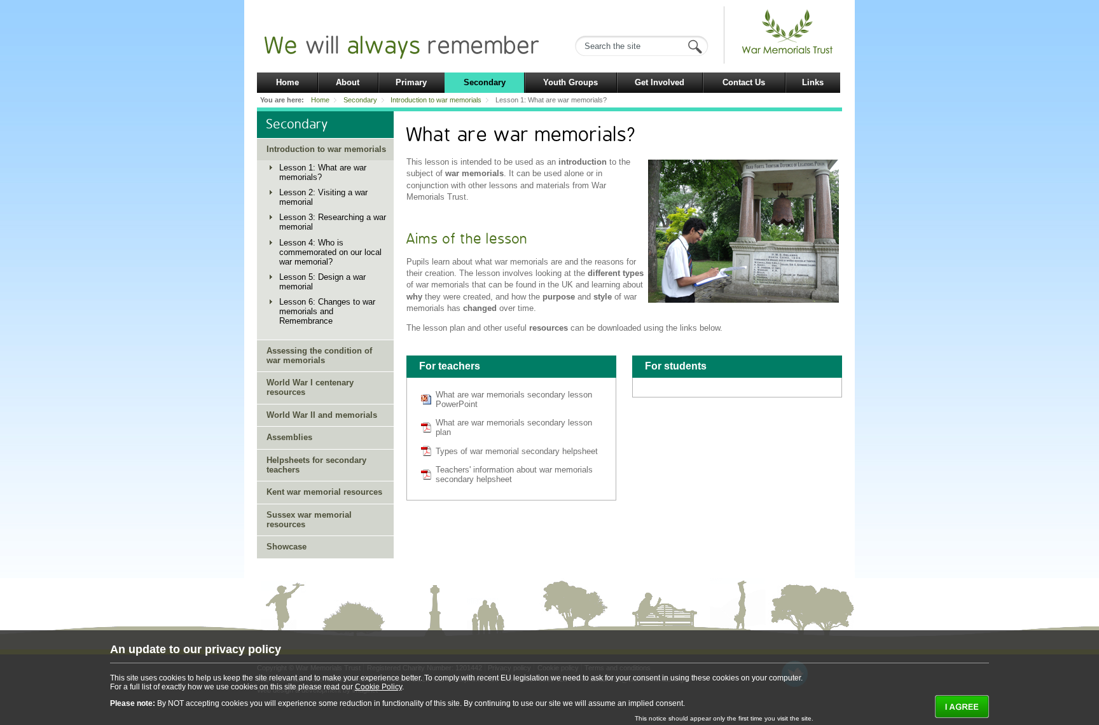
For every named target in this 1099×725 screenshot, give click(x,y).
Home (287, 82)
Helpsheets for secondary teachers (316, 464)
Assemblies (289, 437)
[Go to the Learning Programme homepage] (788, 54)
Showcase (286, 546)
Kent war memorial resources (324, 492)
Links (813, 82)
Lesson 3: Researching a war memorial (332, 221)
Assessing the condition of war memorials (319, 355)
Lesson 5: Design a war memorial (322, 281)
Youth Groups (570, 82)
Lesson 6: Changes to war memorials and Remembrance (327, 311)
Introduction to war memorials (436, 100)
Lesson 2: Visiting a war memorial (323, 197)
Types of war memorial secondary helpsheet (517, 451)
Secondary (485, 82)
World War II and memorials (321, 415)
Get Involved (659, 82)
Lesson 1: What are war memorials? (322, 172)
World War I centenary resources (310, 387)
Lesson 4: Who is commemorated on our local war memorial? (330, 252)
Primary (411, 82)
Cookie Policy (378, 686)
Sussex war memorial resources (309, 519)
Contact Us (743, 82)
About (347, 82)
